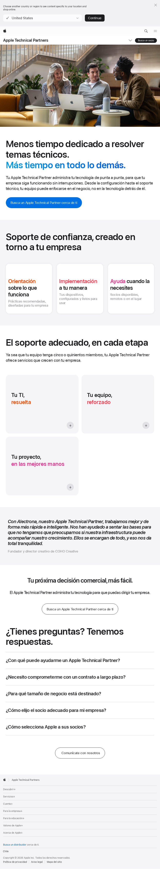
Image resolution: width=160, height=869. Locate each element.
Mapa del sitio (54, 862)
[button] (42, 18)
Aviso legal (37, 862)
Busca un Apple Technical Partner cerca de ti (44, 203)
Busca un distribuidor (14, 844)
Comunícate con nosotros (80, 753)
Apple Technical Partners (25, 40)
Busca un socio (146, 40)
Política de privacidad (15, 862)
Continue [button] (94, 18)
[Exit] (155, 5)
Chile (6, 851)
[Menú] (155, 31)
